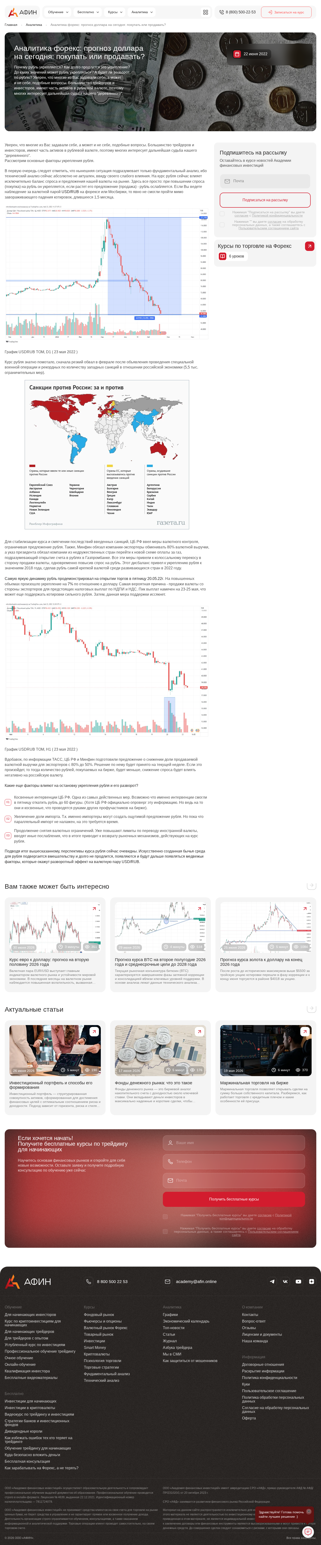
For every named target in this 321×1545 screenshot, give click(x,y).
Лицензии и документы (262, 1334)
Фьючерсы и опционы (103, 1321)
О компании (252, 1307)
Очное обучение (19, 1358)
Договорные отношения (263, 1365)
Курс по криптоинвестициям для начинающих (33, 1323)
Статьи (169, 1334)
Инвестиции (94, 1341)
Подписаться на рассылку (265, 200)
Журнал (170, 1341)
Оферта (249, 1418)
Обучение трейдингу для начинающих (38, 1448)
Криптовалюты (97, 1354)
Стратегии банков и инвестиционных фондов (37, 1423)
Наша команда (255, 1341)
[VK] (285, 1281)
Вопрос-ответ (254, 1321)
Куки (246, 1384)
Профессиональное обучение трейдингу (40, 1351)
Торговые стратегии (101, 1367)
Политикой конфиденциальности (277, 215)
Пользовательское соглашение (269, 1391)
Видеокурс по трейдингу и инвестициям (39, 1414)
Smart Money (95, 1348)
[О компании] (205, 12)
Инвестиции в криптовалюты (30, 1408)
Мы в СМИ (172, 1354)
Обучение (55, 12)
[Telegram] (272, 1281)
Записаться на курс (289, 12)
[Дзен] (311, 1281)
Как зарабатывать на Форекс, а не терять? (41, 1468)
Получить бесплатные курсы (234, 1199)
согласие (241, 215)
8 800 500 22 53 (112, 1281)
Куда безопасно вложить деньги (32, 1455)
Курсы (112, 12)
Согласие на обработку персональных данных (275, 1410)
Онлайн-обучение (20, 1365)
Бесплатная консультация (27, 1461)
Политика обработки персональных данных (273, 1399)
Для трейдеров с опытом (26, 1338)
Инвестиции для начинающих (30, 1401)
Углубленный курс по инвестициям (35, 1345)
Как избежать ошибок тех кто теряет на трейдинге (38, 1440)
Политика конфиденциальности (269, 1378)
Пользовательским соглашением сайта (269, 228)
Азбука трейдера (177, 1348)
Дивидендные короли (23, 1431)
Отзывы (249, 1328)
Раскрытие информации (263, 1371)
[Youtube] (298, 1281)
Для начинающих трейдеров (29, 1332)
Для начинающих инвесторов (30, 1315)
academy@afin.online (196, 1281)
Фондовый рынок (99, 1315)
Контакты (250, 1315)
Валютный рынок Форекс (106, 1328)
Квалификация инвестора (27, 1371)
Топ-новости (173, 1328)
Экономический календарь (186, 1321)
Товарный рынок (98, 1334)
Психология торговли (102, 1361)
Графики (170, 1315)
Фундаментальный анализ (107, 1374)
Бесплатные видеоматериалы (31, 1378)
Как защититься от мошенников (190, 1361)
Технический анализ (101, 1381)
